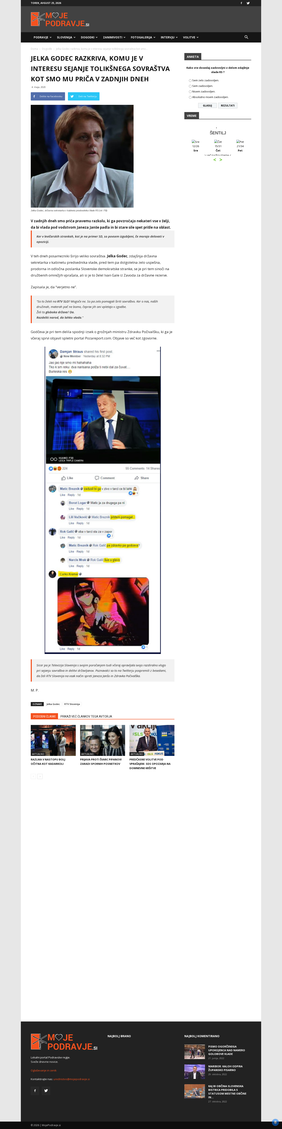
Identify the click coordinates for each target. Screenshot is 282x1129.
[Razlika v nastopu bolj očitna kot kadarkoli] (53, 740)
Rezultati (228, 105)
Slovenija (64, 37)
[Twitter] (248, 3)
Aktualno (38, 753)
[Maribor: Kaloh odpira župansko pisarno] (194, 1071)
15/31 (184, 148)
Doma (34, 49)
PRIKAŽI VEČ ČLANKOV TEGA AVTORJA (86, 716)
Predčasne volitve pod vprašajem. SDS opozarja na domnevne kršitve (150, 764)
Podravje (41, 37)
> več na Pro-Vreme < (184, 155)
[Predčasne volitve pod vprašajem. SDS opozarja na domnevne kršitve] (151, 740)
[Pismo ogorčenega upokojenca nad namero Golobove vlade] (194, 1052)
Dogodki (87, 37)
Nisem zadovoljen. (203, 91)
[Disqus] (102, 844)
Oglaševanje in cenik (44, 1070)
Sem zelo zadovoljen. (205, 80)
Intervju (167, 37)
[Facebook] (241, 3)
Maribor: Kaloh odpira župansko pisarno (225, 1068)
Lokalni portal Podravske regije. (50, 1057)
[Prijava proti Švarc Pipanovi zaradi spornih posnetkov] (102, 740)
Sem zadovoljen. (202, 86)
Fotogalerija (141, 37)
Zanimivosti (112, 37)
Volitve (189, 37)
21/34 (207, 148)
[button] (246, 37)
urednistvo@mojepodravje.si (71, 1079)
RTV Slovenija (72, 704)
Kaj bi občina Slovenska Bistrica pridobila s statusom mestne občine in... (227, 1091)
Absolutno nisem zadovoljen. (210, 97)
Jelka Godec (53, 704)
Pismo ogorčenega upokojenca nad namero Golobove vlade (226, 1050)
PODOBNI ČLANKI (44, 716)
